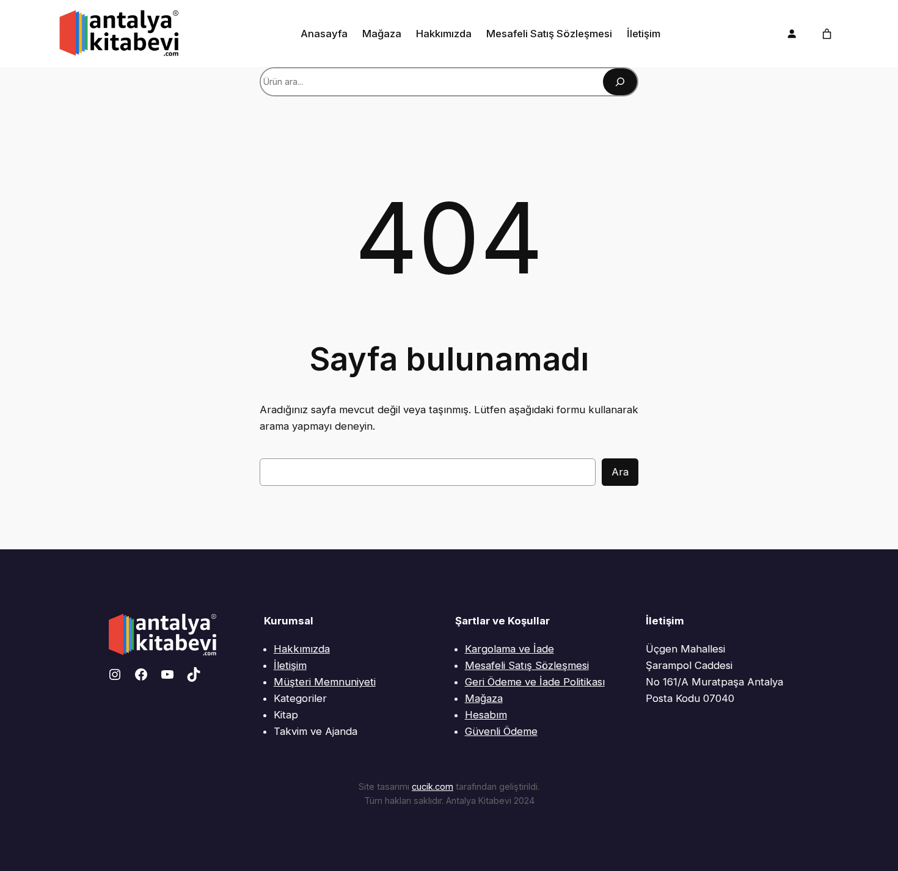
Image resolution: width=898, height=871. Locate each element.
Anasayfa (324, 33)
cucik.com (432, 786)
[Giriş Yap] (792, 34)
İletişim (290, 665)
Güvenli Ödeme (501, 731)
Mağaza (484, 698)
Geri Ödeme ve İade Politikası (535, 682)
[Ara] (620, 81)
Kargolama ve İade (509, 649)
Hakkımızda (302, 649)
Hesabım (486, 715)
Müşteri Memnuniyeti (325, 682)
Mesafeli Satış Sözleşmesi (527, 665)
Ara (620, 472)
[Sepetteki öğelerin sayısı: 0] (827, 33)
